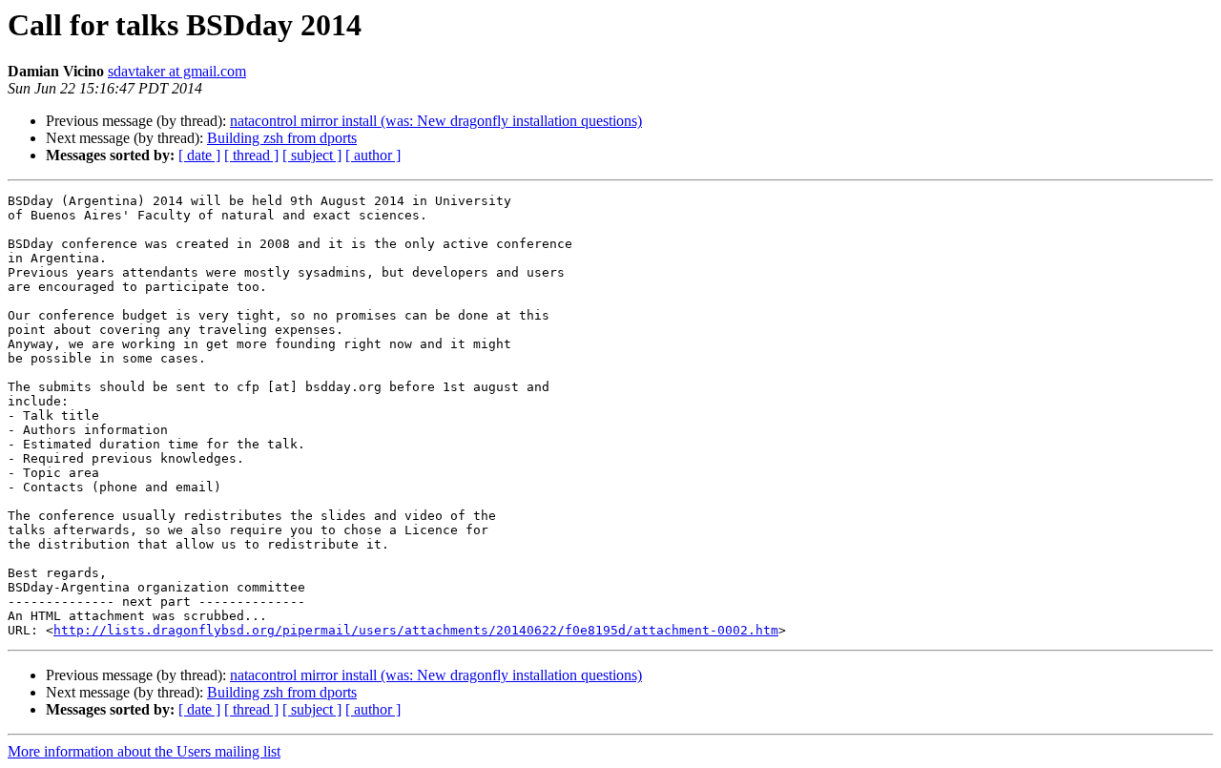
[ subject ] (311, 155)
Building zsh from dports (282, 138)
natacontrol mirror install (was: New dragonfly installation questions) (436, 121)
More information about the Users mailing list (144, 751)
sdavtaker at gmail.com (177, 71)
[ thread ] (251, 155)
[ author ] (373, 155)
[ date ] (199, 155)
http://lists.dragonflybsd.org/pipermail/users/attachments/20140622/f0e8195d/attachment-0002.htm (415, 630)
